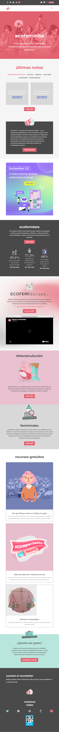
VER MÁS (29, 109)
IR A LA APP (29, 311)
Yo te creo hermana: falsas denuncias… (17, 92)
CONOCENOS (29, 150)
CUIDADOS (23, 78)
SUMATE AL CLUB (29, 660)
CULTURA (47, 74)
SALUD (30, 74)
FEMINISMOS (34, 78)
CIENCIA (38, 74)
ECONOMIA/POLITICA (17, 74)
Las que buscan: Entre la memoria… (42, 92)
